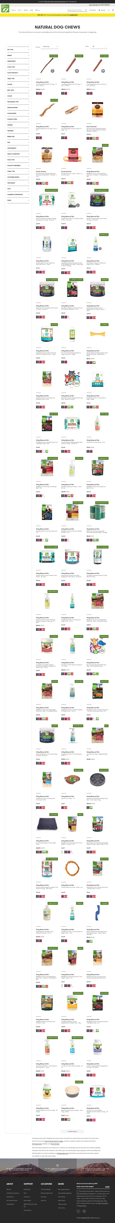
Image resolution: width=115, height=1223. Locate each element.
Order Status (27, 1189)
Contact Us (27, 1197)
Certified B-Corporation (13, 1193)
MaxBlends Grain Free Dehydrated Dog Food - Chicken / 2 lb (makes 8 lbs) (46, 978)
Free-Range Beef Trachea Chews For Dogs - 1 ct (71, 129)
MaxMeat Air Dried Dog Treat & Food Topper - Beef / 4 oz (71, 977)
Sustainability (10, 1204)
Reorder (94, 10)
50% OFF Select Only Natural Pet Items (55, 1)
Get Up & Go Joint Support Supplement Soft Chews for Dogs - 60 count (97, 1112)
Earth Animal (55, 1144)
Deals (31, 10)
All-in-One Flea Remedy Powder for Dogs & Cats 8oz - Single (71, 353)
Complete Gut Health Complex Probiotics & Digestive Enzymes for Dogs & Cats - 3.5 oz (46, 666)
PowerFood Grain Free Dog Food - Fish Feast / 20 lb (46, 799)
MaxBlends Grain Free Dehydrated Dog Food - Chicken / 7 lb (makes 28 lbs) (97, 175)
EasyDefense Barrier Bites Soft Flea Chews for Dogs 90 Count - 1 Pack (46, 353)
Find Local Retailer (46, 1189)
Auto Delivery (61, 1197)
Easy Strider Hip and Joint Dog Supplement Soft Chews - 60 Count (71, 576)
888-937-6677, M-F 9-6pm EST (30, 1205)
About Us (9, 1189)
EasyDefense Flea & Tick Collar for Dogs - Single (96, 398)
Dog (13, 10)
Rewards (103, 10)
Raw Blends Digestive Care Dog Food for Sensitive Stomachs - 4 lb (71, 308)
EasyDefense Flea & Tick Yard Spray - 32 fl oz (71, 754)
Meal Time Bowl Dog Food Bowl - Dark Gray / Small (72, 1111)
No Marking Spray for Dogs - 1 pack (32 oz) (71, 487)
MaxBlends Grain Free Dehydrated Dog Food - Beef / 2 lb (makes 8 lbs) (97, 620)
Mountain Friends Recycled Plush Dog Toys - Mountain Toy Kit (72, 398)
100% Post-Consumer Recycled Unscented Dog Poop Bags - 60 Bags (97, 531)
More (36, 10)
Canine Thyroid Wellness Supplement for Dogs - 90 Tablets (97, 1066)
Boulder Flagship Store (47, 1193)
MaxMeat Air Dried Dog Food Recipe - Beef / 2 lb (46, 487)
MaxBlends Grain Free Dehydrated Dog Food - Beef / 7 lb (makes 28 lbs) (46, 710)
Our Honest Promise (12, 1200)
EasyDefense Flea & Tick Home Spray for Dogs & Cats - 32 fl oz (71, 710)
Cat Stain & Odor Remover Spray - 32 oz (72, 1066)
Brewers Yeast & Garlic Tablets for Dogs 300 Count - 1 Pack (45, 263)
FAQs (25, 1193)
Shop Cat (43, 1200)
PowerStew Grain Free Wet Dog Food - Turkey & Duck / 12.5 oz (97, 887)
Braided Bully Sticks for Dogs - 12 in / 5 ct (46, 129)
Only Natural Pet (85, 1218)
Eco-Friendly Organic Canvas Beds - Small (46, 843)
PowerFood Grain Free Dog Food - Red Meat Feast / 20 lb (46, 398)
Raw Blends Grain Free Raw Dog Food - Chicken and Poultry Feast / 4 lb (97, 710)
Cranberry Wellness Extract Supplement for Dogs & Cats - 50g (71, 1022)
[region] (18, 589)
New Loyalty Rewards (63, 1189)
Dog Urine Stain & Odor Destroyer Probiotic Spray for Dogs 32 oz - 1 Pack (45, 621)
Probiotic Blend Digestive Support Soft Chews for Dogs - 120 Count (47, 887)
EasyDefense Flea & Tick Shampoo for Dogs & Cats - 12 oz (72, 932)
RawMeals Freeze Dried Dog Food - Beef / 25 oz (96, 487)
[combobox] (77, 10)
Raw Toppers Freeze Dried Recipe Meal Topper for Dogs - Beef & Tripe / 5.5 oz (97, 843)
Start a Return (27, 1200)
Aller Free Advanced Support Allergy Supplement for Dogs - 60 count (46, 219)
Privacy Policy (27, 1210)
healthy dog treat (62, 1153)
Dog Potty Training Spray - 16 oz (96, 442)
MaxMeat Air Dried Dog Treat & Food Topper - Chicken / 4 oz (71, 843)
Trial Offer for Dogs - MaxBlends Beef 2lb (97, 754)
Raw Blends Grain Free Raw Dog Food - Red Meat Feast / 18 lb (47, 442)
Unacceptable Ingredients (64, 1193)
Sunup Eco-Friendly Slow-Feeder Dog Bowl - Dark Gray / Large (97, 799)
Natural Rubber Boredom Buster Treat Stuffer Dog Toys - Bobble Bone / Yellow (97, 354)
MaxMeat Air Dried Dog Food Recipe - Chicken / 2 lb (72, 531)
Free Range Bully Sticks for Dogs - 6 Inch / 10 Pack (71, 84)
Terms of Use (61, 1208)
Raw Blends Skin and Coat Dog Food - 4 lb (47, 531)
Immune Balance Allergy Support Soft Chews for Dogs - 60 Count (72, 442)
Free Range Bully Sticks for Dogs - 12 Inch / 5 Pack (46, 84)
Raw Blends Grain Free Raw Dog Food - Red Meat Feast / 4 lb (97, 1022)
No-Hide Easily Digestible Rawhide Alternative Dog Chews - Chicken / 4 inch (46, 175)
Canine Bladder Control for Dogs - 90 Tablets (46, 1111)
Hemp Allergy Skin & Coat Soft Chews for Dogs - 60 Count (47, 754)
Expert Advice (10, 1197)
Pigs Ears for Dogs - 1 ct (68, 798)
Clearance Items (62, 1204)
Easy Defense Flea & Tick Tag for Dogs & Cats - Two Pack (72, 219)
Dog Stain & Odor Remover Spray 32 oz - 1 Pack (71, 665)
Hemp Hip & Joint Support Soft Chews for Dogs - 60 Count (47, 308)
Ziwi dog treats (37, 1144)
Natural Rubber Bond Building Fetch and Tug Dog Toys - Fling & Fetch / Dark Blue (97, 933)
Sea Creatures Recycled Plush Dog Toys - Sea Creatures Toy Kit (96, 665)
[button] (50, 46)
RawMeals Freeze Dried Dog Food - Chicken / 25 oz (46, 1022)
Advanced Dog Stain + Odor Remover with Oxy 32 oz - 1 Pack (46, 1066)
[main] (72, 594)
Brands (26, 10)
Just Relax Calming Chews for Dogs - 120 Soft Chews (97, 576)
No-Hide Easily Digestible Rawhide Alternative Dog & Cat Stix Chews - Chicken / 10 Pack (96, 130)
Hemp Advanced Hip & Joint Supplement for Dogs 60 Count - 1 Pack (96, 309)
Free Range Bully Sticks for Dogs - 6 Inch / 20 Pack (97, 84)
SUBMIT (107, 1186)
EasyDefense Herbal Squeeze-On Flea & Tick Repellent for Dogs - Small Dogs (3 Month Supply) (72, 264)
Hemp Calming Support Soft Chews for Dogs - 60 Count (97, 219)
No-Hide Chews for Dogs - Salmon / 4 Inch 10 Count (72, 174)
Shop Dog (43, 1197)
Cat (19, 10)
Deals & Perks (61, 1200)
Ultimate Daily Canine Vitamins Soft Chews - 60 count (46, 576)
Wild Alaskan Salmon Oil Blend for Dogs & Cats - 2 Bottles (96, 263)
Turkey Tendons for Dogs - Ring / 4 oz (72, 887)
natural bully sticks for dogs (54, 1141)
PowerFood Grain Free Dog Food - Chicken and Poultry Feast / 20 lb (96, 977)
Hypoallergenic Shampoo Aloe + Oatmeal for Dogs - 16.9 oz (45, 932)
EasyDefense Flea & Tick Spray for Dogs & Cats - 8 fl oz (71, 620)
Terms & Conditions (103, 1203)
